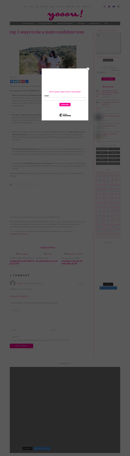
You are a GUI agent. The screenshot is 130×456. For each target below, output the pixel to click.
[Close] (87, 68)
